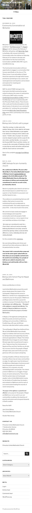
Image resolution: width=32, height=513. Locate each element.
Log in (4, 486)
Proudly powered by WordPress (11, 509)
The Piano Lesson (15, 47)
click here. (20, 239)
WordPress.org (7, 497)
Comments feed (7, 493)
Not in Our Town (23, 51)
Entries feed (6, 490)
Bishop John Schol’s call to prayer (15, 123)
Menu (17, 12)
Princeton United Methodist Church (13, 445)
